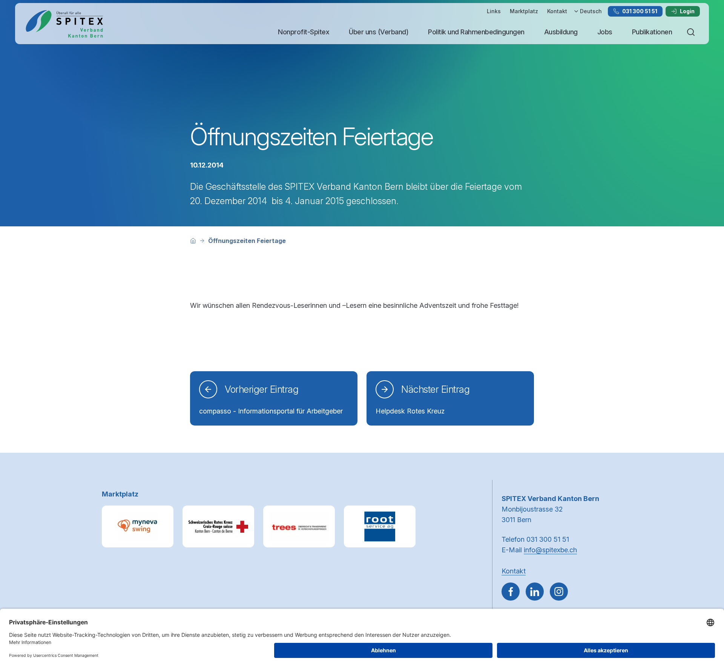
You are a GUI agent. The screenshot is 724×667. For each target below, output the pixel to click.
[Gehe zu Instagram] (559, 591)
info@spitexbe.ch (550, 550)
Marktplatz (524, 11)
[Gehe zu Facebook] (511, 591)
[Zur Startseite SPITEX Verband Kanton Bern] (64, 24)
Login (687, 11)
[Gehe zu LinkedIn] (535, 591)
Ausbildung (561, 32)
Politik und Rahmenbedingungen (476, 32)
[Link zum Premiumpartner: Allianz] (299, 526)
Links (494, 11)
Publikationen (652, 32)
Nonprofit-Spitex (303, 32)
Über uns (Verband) (378, 32)
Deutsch (591, 11)
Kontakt (557, 11)
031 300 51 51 (639, 11)
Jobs (604, 32)
